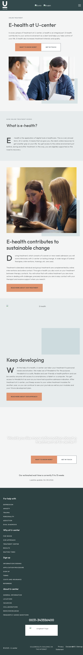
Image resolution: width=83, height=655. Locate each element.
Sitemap (79, 647)
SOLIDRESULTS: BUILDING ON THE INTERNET (41, 648)
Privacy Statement (60, 648)
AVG (74, 647)
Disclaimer (69, 647)
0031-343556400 (41, 620)
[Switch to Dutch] (38, 5)
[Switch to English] (47, 5)
